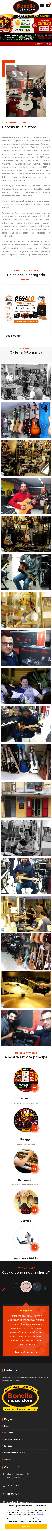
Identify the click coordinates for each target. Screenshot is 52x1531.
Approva (26, 1526)
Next (50, 1288)
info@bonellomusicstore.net (20, 1502)
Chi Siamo (8, 1433)
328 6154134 (13, 1494)
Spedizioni (8, 1446)
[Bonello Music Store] (26, 7)
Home (7, 1426)
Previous (2, 1288)
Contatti (8, 1459)
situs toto (22, 177)
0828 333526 (13, 1486)
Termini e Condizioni (13, 1439)
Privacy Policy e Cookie (14, 1453)
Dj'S (7, 335)
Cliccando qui (38, 1514)
